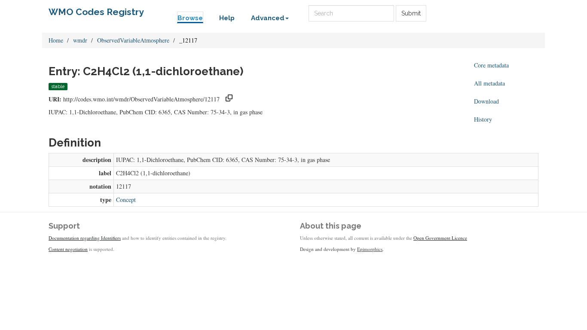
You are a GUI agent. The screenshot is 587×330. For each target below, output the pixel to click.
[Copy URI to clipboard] (229, 99)
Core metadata (491, 65)
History (483, 119)
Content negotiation (68, 249)
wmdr (80, 40)
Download (486, 101)
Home (56, 40)
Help (227, 18)
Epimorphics (369, 249)
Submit (411, 13)
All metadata (489, 83)
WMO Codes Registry (96, 11)
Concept (126, 200)
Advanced (267, 18)
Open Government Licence (440, 238)
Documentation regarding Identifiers (85, 238)
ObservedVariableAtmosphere (133, 40)
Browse (190, 18)
